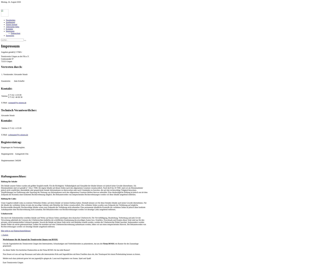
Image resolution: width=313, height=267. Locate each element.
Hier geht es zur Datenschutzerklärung (16, 231)
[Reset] (25, 40)
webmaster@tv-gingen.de (18, 135)
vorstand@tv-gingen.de (17, 103)
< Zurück (4, 235)
